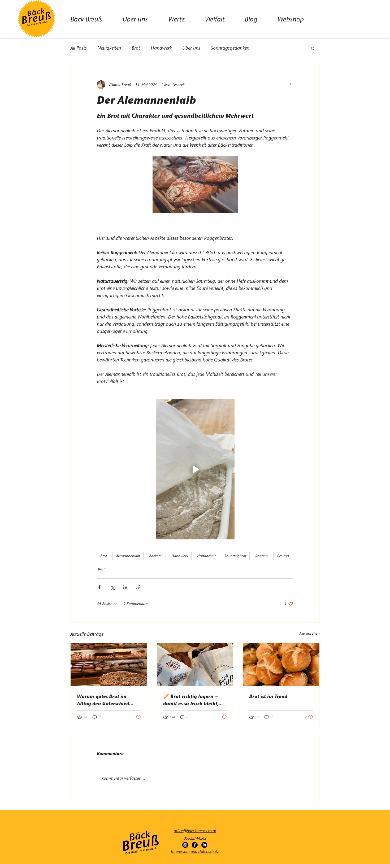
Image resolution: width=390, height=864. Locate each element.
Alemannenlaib (128, 556)
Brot (136, 48)
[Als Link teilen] (138, 587)
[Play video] (195, 469)
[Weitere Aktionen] (290, 84)
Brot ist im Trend (268, 696)
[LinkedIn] (204, 845)
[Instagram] (185, 845)
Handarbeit (206, 556)
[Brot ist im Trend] (281, 664)
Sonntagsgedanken (230, 48)
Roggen (261, 556)
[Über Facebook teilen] (99, 587)
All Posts (78, 48)
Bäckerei (155, 556)
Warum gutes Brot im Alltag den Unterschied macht (103, 700)
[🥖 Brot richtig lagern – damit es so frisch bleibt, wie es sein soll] (195, 664)
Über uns (191, 48)
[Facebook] (195, 845)
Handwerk (161, 48)
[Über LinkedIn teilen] (125, 587)
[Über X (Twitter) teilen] (112, 587)
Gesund (283, 556)
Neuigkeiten (109, 48)
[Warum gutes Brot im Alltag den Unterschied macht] (109, 664)
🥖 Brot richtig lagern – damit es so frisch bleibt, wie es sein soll (191, 700)
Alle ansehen (309, 633)
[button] (312, 48)
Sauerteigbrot (235, 556)
